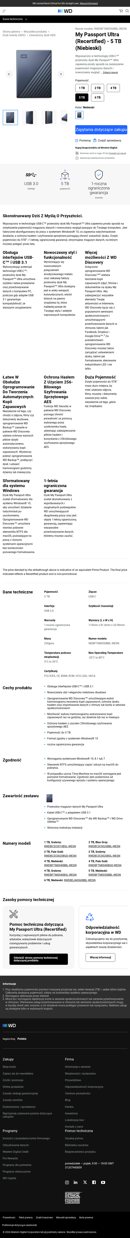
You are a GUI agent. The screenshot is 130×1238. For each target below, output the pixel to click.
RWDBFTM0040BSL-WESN (60, 874)
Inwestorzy (71, 1113)
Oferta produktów (13, 1086)
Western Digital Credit (15, 1151)
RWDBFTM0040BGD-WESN (105, 865)
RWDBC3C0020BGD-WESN (60, 855)
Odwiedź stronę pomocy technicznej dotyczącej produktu (36, 959)
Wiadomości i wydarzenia (80, 1073)
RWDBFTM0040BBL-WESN (60, 865)
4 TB (113, 88)
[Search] (127, 10)
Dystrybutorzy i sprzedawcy (19, 1106)
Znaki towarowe (44, 1217)
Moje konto (9, 1066)
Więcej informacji (89, 3)
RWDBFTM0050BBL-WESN (105, 874)
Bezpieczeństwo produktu (80, 1151)
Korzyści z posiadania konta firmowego (26, 1138)
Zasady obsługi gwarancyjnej (20, 1093)
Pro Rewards (10, 1158)
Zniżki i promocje (13, 1080)
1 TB (82, 88)
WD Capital (9, 1178)
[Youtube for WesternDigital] (103, 1183)
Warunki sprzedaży (66, 1217)
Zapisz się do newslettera (18, 1073)
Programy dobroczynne (16, 1171)
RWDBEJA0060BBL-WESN (79, 880)
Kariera (69, 1106)
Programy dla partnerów (17, 1165)
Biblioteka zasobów (76, 1145)
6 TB (98, 97)
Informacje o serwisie (77, 1066)
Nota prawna (86, 1217)
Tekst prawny (26, 1217)
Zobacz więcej (110, 72)
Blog (67, 1100)
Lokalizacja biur (74, 1120)
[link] (83, 140)
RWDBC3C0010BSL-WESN (60, 846)
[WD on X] (85, 1182)
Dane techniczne (13, 19)
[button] (10, 117)
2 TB (98, 88)
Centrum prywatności (77, 1093)
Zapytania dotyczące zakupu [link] (101, 129)
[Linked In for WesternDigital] (76, 1183)
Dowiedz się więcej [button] (117, 153)
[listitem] (79, 115)
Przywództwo (73, 1080)
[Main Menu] (4, 11)
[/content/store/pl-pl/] (65, 11)
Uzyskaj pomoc (74, 1138)
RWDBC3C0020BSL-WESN (104, 855)
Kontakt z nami (74, 1126)
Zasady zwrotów (13, 1100)
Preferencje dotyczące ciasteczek (19, 1225)
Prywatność (9, 1217)
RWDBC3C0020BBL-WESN (104, 846)
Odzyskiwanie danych (16, 1145)
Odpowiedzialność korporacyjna (84, 1086)
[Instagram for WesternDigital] (67, 1183)
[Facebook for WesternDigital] (94, 1183)
